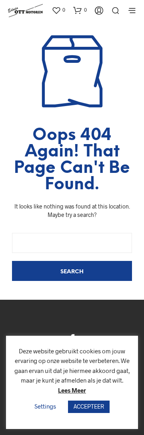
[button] (58, 10)
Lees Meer (72, 390)
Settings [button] (45, 406)
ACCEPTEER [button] (89, 406)
